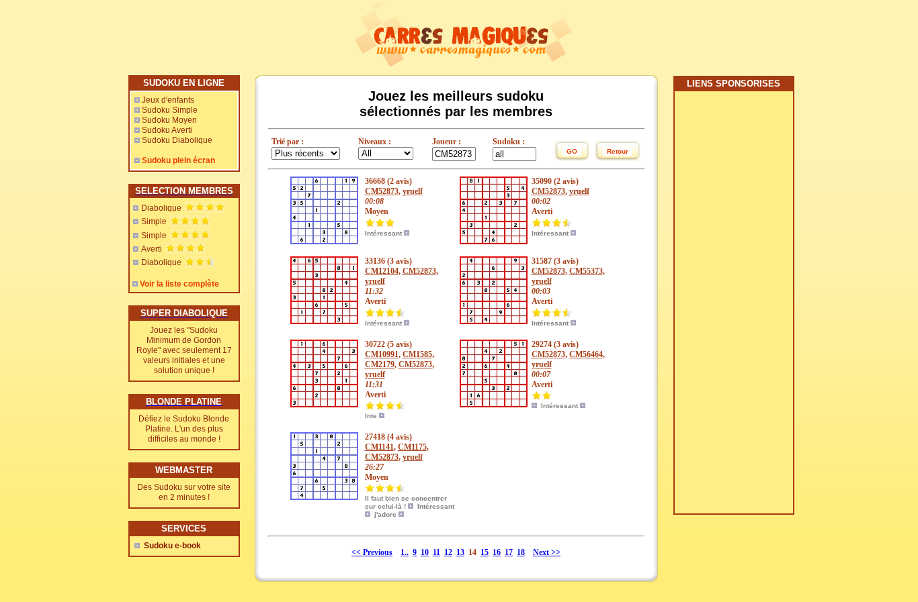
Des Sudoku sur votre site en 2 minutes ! (184, 492)
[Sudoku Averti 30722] (324, 404)
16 (497, 552)
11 (436, 552)
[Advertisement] (733, 307)
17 (509, 552)
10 (425, 552)
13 (460, 552)
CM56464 (586, 354)
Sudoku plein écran (178, 160)
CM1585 (417, 354)
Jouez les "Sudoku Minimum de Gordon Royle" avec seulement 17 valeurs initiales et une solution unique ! (184, 350)
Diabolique (161, 208)
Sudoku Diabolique (177, 140)
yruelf (413, 191)
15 (485, 552)
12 (448, 552)
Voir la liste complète (179, 284)
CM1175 (412, 447)
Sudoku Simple (170, 110)
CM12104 (382, 271)
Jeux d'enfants (168, 100)
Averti (151, 249)
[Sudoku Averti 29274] (494, 404)
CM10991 (382, 354)
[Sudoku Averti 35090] (494, 241)
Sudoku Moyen (169, 120)
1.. (405, 552)
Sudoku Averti (167, 130)
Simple (154, 221)
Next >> (546, 552)
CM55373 (586, 271)
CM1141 (379, 447)
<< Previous (371, 552)
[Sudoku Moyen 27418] (324, 497)
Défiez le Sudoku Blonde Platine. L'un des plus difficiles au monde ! (183, 429)
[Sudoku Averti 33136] (324, 321)
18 (521, 552)
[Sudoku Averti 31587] (494, 321)
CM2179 (379, 364)
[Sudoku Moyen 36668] (324, 241)
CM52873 (382, 191)
